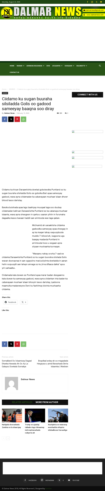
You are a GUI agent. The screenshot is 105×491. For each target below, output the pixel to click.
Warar (19, 66)
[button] (100, 66)
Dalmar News (9, 113)
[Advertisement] (52, 42)
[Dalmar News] (52, 12)
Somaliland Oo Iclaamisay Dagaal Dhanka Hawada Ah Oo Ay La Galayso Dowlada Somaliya (17, 364)
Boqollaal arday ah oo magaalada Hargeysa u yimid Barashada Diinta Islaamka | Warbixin (52, 364)
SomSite (48, 488)
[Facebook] (87, 2)
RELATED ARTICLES (22, 402)
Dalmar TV (80, 66)
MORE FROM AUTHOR (47, 402)
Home (12, 66)
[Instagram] (92, 2)
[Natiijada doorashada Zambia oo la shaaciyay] (12, 415)
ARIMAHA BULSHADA (34, 66)
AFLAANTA (56, 66)
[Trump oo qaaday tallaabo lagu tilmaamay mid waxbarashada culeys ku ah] (35, 415)
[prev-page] (3, 438)
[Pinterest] (17, 119)
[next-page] (8, 438)
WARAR (12, 89)
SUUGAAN (68, 66)
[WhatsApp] (23, 119)
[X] (96, 2)
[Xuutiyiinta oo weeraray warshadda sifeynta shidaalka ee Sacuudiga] (58, 415)
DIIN (48, 66)
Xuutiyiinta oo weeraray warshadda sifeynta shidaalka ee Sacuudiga (57, 427)
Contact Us (14, 72)
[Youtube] (101, 2)
